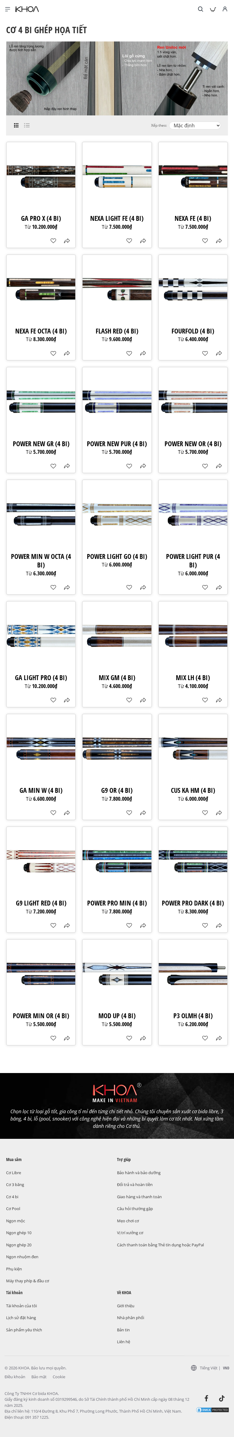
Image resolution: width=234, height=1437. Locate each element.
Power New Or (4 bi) (193, 443)
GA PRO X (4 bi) (41, 218)
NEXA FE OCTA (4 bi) (41, 331)
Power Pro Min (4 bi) (117, 903)
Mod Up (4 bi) (117, 1015)
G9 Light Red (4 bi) (41, 903)
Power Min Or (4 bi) (41, 1015)
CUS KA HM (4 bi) (193, 790)
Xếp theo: (159, 125)
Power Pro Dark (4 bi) (193, 903)
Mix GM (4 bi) (117, 677)
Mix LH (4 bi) (193, 677)
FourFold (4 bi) (193, 331)
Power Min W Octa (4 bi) (41, 560)
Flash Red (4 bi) (117, 331)
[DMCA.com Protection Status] (212, 1410)
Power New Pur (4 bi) (117, 443)
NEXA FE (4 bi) (193, 218)
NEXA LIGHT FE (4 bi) (117, 218)
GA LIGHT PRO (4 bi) (41, 677)
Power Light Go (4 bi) (117, 556)
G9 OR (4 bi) (117, 790)
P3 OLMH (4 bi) (193, 1015)
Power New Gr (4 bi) (41, 443)
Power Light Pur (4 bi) (193, 560)
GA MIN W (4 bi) (41, 790)
